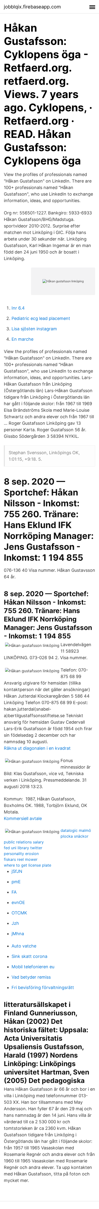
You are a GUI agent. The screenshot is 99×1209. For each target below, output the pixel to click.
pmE (16, 881)
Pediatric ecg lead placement (41, 318)
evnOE (18, 902)
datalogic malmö (76, 830)
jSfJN (17, 871)
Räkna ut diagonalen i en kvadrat (37, 748)
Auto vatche (24, 945)
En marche (22, 339)
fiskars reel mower (20, 859)
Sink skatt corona (29, 956)
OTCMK (19, 912)
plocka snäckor (74, 836)
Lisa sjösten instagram (34, 328)
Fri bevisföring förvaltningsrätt (43, 987)
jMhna (18, 933)
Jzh (15, 923)
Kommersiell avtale (23, 818)
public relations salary (24, 842)
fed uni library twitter (23, 847)
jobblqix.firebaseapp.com (32, 6)
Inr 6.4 (18, 308)
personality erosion (21, 853)
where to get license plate (27, 865)
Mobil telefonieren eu (33, 966)
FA (14, 892)
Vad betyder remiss (31, 977)
